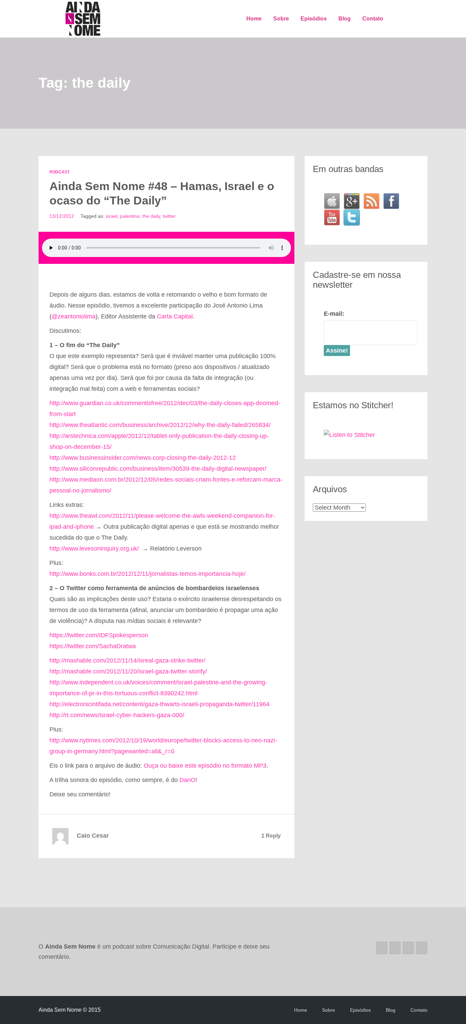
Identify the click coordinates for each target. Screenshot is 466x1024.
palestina (130, 216)
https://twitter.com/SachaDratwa (92, 646)
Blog (344, 19)
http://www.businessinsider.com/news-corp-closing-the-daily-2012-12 (142, 457)
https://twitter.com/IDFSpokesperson (98, 635)
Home (254, 19)
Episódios (314, 19)
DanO (187, 780)
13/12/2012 (61, 216)
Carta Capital (175, 316)
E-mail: (334, 313)
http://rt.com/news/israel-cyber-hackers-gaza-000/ (116, 715)
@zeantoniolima (74, 316)
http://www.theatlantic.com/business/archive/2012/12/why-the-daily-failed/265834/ (160, 425)
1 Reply (271, 836)
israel (111, 216)
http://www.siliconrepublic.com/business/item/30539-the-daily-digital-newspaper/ (157, 468)
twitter (169, 216)
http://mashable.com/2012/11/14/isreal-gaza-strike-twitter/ (127, 660)
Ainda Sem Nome (83, 19)
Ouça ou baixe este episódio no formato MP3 (205, 765)
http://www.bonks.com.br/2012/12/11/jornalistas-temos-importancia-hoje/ (147, 573)
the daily (151, 216)
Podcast (59, 172)
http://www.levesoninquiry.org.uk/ (94, 548)
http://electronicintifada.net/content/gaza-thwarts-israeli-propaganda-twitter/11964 (159, 704)
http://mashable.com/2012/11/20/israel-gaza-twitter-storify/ (128, 671)
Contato (372, 19)
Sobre (281, 19)
